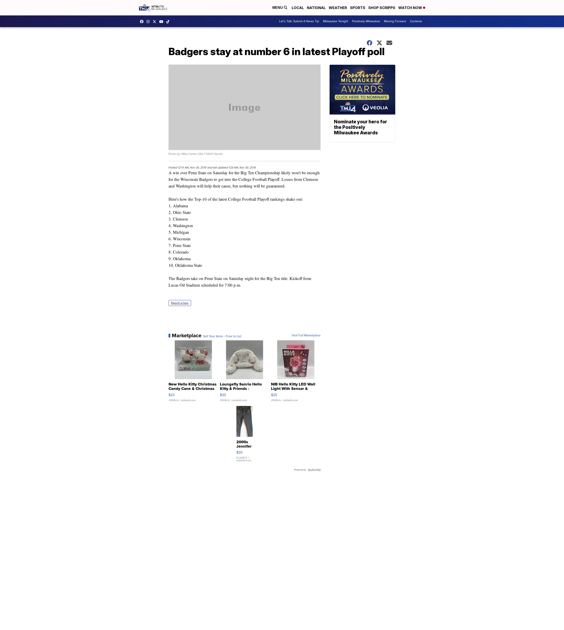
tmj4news (149, 21)
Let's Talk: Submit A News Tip (299, 21)
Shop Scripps (381, 8)
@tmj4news (169, 21)
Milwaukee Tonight (335, 21)
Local (298, 8)
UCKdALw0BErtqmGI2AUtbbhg (162, 21)
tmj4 (143, 21)
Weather (338, 8)
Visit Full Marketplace (306, 335)
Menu (278, 7)
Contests (416, 21)
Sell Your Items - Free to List (222, 336)
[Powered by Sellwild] (314, 469)
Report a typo (180, 303)
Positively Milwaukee (366, 21)
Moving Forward (395, 21)
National (316, 8)
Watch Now (410, 8)
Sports (357, 8)
